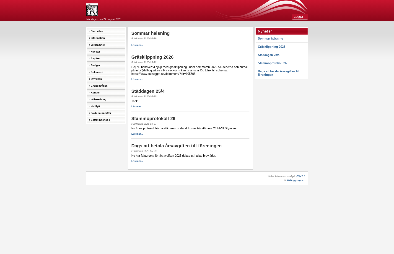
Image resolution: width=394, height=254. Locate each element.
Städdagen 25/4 (269, 55)
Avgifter (95, 58)
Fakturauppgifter (101, 113)
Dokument (97, 72)
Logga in (300, 16)
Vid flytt (95, 106)
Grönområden (99, 85)
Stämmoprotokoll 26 (272, 63)
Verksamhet (98, 44)
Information (98, 38)
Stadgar (95, 65)
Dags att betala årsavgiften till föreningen (279, 73)
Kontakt (95, 92)
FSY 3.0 (300, 176)
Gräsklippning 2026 (271, 46)
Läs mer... (137, 45)
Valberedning (98, 99)
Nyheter (95, 51)
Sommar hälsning (270, 38)
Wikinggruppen (296, 180)
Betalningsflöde (100, 119)
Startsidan (97, 31)
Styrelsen (96, 79)
